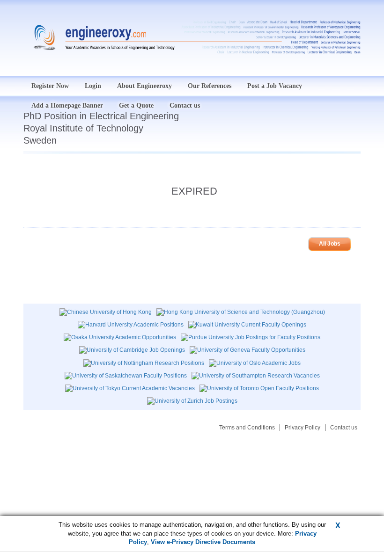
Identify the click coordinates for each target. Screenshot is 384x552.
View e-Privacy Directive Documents (203, 541)
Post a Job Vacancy (274, 85)
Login (93, 85)
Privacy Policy (302, 427)
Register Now (50, 85)
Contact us (343, 427)
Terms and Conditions (247, 427)
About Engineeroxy (144, 85)
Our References (209, 85)
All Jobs (329, 243)
